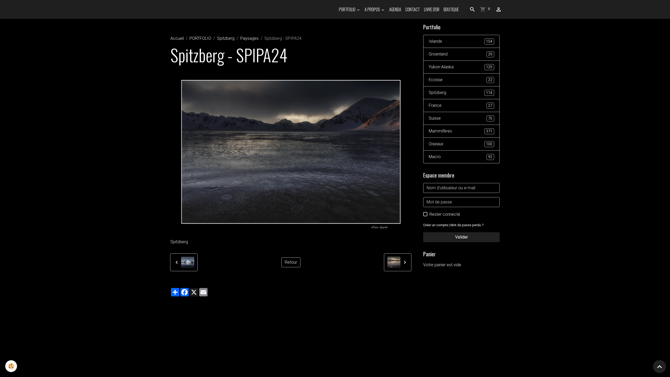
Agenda (395, 9)
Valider (461, 237)
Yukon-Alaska (460, 66)
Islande (460, 41)
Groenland (460, 54)
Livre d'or (431, 9)
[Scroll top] (659, 366)
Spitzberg (225, 38)
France (460, 105)
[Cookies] (11, 366)
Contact (412, 9)
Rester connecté (444, 214)
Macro (460, 156)
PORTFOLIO (347, 9)
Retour (291, 262)
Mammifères (460, 131)
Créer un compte (435, 225)
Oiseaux (460, 143)
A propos (373, 9)
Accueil (177, 38)
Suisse (460, 118)
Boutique (451, 9)
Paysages (249, 38)
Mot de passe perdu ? (466, 225)
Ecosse (460, 79)
